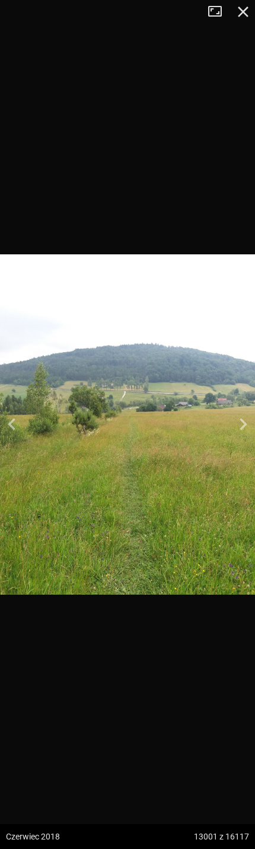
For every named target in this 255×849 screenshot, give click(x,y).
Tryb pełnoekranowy (219, 12)
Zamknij (243, 12)
